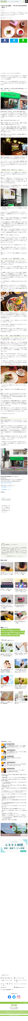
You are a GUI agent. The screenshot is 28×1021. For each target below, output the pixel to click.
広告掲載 (6, 1011)
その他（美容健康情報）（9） (8, 989)
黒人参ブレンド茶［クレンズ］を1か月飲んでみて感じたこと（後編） (7, 607)
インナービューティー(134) (6, 631)
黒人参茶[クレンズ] (6, 489)
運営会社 (24, 1012)
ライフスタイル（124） (20, 978)
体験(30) (3, 635)
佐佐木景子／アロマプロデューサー (12, 760)
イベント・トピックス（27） (21, 983)
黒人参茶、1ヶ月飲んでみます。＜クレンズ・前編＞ (6, 589)
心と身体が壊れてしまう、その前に (7, 686)
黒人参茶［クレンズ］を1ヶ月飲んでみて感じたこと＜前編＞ (7, 574)
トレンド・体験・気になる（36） (7, 984)
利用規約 (21, 1011)
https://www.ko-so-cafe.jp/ (6, 482)
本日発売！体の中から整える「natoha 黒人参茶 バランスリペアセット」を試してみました (21, 590)
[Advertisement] (14, 57)
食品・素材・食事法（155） (7, 978)
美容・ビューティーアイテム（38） (21, 981)
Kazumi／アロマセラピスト (11, 754)
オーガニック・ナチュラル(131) (18, 631)
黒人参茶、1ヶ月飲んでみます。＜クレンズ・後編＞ (20, 573)
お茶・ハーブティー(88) (15, 629)
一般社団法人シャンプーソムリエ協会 (13, 747)
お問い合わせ (19, 1012)
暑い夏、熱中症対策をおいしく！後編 (21, 622)
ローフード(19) (21, 633)
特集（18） (4, 987)
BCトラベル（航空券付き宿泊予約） (8, 1012)
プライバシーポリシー (14, 1011)
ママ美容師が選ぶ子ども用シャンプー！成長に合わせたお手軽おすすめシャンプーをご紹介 (21, 671)
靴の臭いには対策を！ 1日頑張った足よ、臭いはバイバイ (21, 653)
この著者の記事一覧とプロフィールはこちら (14, 556)
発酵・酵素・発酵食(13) (15, 635)
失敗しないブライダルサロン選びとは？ (21, 702)
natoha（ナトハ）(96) (5, 629)
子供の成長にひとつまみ (6, 621)
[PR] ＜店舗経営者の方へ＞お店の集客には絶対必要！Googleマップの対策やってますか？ (7, 671)
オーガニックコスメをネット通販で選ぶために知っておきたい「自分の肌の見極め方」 (7, 654)
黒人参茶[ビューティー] (7, 486)
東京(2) (7, 635)
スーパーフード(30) (13, 633)
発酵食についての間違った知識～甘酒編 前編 (7, 702)
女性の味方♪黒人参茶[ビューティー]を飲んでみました (21, 606)
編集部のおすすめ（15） (20, 987)
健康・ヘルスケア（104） (7, 980)
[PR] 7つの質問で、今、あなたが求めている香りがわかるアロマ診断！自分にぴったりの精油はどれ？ (21, 687)
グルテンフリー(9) (5, 633)
